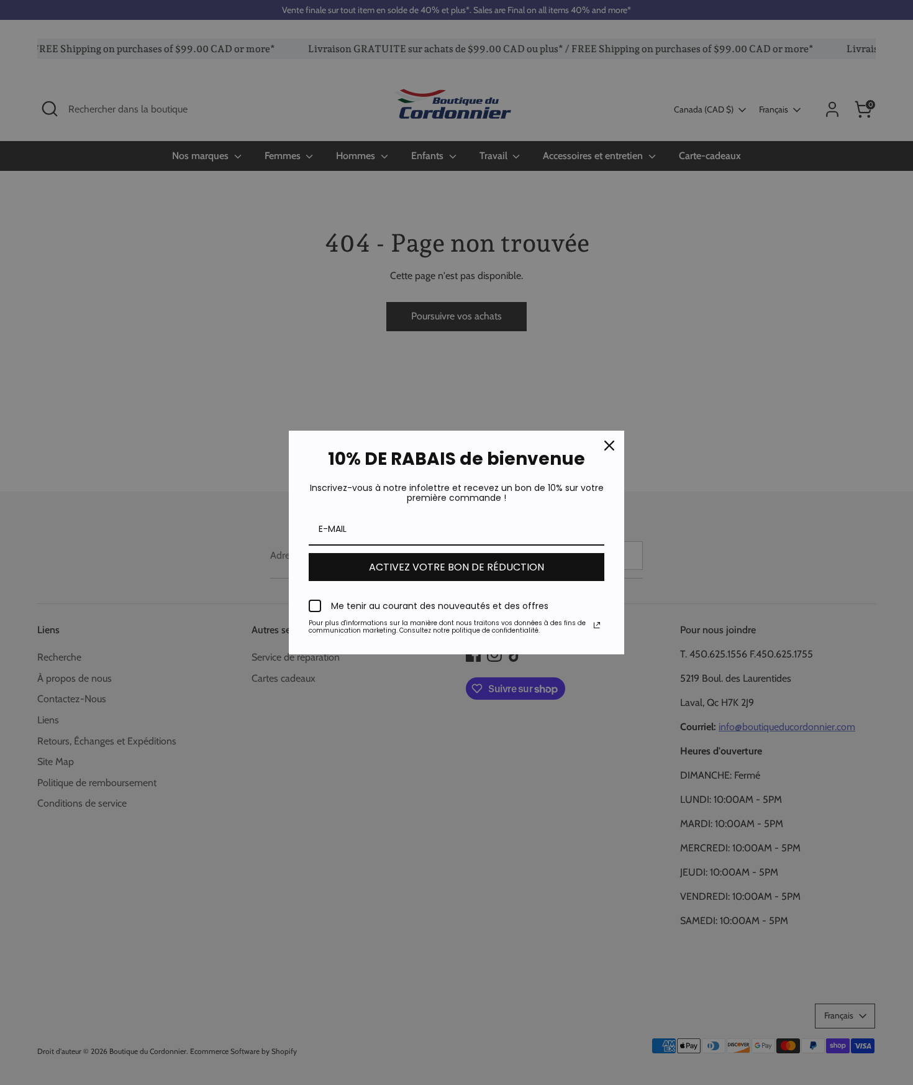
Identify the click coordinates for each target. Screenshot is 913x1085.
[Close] (609, 445)
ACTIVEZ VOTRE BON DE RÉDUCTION (456, 567)
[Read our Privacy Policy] (596, 625)
